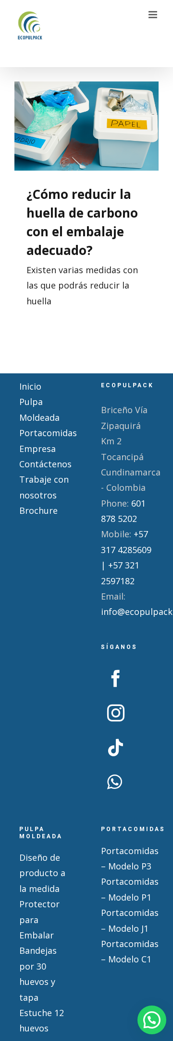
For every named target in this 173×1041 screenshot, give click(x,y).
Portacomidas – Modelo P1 (127, 889)
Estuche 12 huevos (41, 1020)
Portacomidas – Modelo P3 (127, 858)
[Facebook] (116, 679)
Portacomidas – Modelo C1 (127, 951)
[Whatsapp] (114, 782)
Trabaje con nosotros (44, 487)
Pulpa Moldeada (39, 409)
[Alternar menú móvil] (153, 15)
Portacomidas (45, 433)
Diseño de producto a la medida (42, 873)
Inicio (30, 386)
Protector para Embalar (39, 919)
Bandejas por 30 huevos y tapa (38, 974)
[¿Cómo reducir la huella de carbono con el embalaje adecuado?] (86, 126)
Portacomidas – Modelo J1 (127, 920)
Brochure (38, 510)
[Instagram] (116, 713)
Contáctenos (45, 464)
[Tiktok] (116, 748)
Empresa (37, 448)
